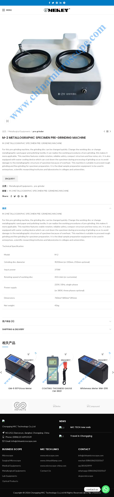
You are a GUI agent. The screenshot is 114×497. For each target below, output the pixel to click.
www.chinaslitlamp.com (51, 460)
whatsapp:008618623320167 (92, 470)
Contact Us (45, 470)
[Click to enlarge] (7, 121)
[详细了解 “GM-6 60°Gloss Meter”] (28, 354)
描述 (4, 208)
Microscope (7, 455)
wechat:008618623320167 (91, 460)
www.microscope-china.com (53, 465)
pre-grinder (38, 131)
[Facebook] (49, 3)
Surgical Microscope (11, 460)
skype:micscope (85, 476)
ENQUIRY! (10, 178)
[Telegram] (64, 3)
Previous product (104, 131)
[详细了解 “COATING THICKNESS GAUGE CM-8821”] (65, 354)
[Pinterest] (57, 3)
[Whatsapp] (106, 489)
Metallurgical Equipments (19, 131)
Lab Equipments (9, 476)
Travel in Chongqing (81, 435)
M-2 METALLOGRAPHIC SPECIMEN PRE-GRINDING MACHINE (39, 191)
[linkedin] (60, 3)
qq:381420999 (85, 465)
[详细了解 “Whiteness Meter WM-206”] (102, 354)
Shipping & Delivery (13, 329)
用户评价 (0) (8, 321)
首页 (4, 131)
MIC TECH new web (80, 427)
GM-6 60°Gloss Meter (20, 388)
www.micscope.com (49, 455)
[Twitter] (53, 3)
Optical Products (10, 481)
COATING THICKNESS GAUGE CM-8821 (57, 389)
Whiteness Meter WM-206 (94, 388)
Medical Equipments (11, 465)
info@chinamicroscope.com (90, 455)
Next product (110, 131)
